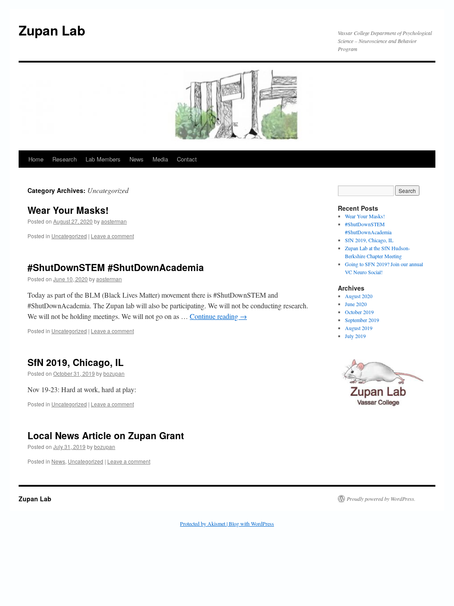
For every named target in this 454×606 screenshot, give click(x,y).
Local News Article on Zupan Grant (105, 435)
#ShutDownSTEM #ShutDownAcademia (115, 267)
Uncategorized (69, 236)
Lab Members (103, 159)
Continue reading (218, 316)
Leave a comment (112, 236)
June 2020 (356, 303)
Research (64, 159)
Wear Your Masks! (68, 209)
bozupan (114, 373)
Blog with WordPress (251, 523)
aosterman (114, 221)
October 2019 (359, 311)
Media (160, 159)
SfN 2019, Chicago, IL (75, 362)
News (136, 159)
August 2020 (358, 295)
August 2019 (358, 327)
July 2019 (355, 335)
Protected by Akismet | (204, 523)
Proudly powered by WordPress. (381, 498)
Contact (187, 159)
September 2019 (362, 319)
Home (35, 159)
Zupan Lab (52, 29)
